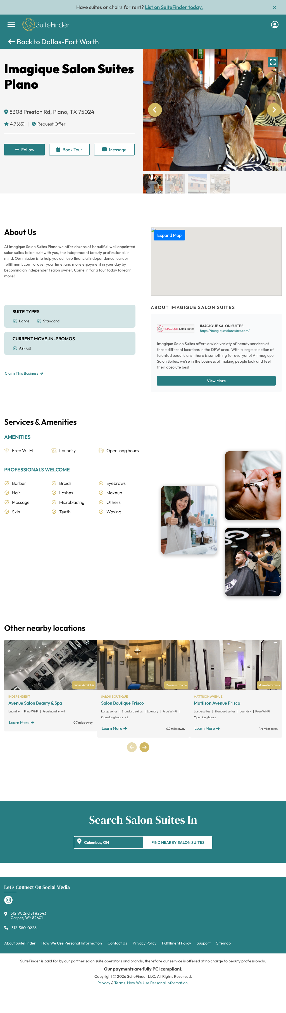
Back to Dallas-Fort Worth (57, 41)
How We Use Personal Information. (158, 982)
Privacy (103, 982)
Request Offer (51, 124)
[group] (214, 110)
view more (216, 380)
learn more (19, 722)
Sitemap (223, 943)
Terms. (120, 982)
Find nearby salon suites (177, 842)
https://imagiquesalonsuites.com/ (225, 331)
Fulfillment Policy (176, 943)
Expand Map (169, 235)
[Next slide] (274, 110)
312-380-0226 (24, 927)
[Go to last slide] (155, 110)
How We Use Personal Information (71, 943)
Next (144, 747)
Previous (132, 747)
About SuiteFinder (20, 943)
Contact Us (117, 943)
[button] (153, 183)
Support (204, 943)
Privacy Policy (144, 943)
